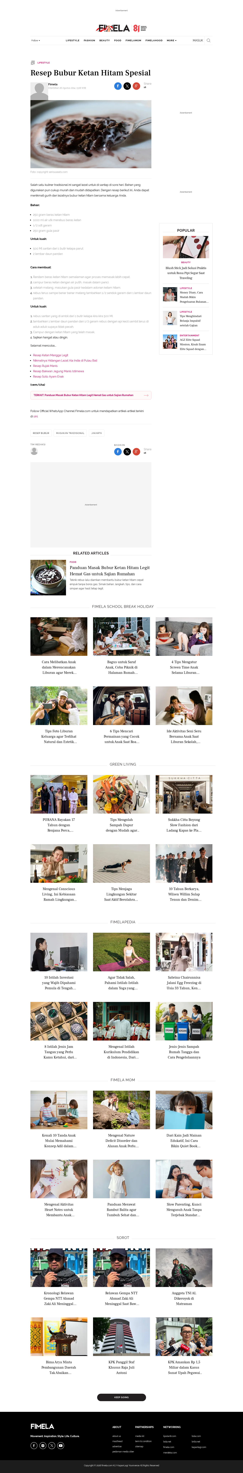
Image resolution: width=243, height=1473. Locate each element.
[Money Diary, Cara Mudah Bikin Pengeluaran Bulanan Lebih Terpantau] (170, 295)
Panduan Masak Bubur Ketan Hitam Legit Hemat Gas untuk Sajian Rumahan (110, 571)
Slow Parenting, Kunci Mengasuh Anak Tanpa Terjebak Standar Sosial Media (184, 1209)
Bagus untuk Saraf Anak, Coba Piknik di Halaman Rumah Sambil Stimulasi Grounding (121, 667)
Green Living (123, 764)
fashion (89, 40)
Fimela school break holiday (123, 606)
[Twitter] (51, 1445)
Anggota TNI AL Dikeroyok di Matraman (184, 1298)
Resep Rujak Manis (45, 366)
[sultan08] (34, 451)
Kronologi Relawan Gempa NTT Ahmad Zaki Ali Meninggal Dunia (59, 1298)
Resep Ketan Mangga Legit (50, 355)
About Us (116, 1436)
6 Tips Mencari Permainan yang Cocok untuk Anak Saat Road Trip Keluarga (121, 736)
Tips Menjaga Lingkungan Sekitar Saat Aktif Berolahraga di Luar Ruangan (121, 894)
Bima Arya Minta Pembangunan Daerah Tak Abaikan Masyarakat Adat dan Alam (58, 1367)
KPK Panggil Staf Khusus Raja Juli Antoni (121, 1367)
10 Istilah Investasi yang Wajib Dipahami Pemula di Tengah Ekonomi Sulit (59, 982)
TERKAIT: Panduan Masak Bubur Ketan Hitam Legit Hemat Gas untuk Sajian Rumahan (83, 395)
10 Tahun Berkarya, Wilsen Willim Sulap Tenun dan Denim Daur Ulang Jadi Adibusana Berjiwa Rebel (184, 894)
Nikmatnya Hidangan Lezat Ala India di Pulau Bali (65, 360)
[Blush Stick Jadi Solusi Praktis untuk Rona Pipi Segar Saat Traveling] (186, 246)
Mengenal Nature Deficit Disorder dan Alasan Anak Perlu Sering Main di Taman (121, 1140)
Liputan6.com (169, 1436)
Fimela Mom (123, 1080)
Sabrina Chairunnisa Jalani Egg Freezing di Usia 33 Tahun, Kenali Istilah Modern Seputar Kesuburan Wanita (184, 982)
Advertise (117, 1446)
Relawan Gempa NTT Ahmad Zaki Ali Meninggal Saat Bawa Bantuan (121, 1298)
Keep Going (121, 1397)
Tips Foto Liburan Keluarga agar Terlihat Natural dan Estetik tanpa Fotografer (58, 736)
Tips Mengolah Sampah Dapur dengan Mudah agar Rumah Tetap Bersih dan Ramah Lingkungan (121, 825)
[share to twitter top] (127, 86)
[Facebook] (34, 1445)
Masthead (117, 1441)
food (117, 40)
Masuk (198, 40)
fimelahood (154, 40)
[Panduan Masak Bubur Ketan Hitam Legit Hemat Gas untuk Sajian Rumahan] (48, 577)
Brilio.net (196, 1441)
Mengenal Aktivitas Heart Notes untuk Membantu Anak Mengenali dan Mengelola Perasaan (58, 1209)
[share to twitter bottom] (127, 451)
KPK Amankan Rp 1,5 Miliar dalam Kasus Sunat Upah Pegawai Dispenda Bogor (184, 1367)
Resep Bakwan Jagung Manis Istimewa (58, 371)
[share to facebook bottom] (118, 451)
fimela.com (107, 1465)
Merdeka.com (170, 1452)
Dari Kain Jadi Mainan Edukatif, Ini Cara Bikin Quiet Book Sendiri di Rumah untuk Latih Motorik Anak (184, 1140)
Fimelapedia (123, 922)
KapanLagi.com (199, 1447)
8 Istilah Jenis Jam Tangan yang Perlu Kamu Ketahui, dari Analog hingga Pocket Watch (59, 1051)
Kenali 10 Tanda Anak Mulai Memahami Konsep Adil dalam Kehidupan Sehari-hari (59, 1140)
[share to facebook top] (118, 86)
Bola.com (196, 1436)
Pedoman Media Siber (123, 1451)
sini (35, 416)
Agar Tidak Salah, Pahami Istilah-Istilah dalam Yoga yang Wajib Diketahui (121, 982)
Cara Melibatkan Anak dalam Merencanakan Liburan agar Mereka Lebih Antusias (59, 667)
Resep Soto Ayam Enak (48, 376)
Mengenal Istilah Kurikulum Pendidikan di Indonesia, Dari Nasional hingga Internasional (121, 1051)
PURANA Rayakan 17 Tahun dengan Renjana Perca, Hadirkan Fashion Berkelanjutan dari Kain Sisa (59, 825)
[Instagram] (42, 1445)
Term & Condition (143, 1441)
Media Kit (139, 1436)
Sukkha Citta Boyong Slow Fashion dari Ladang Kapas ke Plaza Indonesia (184, 825)
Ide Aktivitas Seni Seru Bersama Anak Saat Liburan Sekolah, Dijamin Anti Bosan (184, 736)
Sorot (123, 1238)
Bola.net (167, 1441)
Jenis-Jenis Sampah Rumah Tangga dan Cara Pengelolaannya (184, 1051)
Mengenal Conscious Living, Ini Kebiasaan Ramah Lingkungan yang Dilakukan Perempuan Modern (58, 894)
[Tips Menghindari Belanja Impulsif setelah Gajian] (170, 319)
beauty (104, 40)
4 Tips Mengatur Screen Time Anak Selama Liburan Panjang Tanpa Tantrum (184, 667)
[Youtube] (60, 1445)
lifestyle (73, 40)
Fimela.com (168, 1447)
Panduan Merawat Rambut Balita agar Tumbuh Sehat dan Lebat (121, 1209)
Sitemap (139, 1446)
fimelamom (133, 40)
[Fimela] (39, 91)
